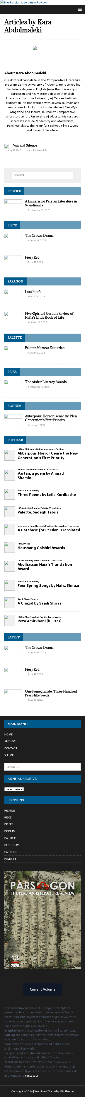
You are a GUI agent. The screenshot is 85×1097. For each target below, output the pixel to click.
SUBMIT (9, 755)
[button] (79, 9)
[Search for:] (42, 175)
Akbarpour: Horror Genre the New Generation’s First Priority (51, 418)
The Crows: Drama (39, 235)
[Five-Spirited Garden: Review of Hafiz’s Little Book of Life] (13, 322)
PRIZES (8, 824)
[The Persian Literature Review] (23, 2)
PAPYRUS (10, 838)
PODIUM (14, 406)
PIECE (12, 225)
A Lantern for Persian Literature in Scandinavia (51, 203)
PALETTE (15, 337)
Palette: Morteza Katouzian (45, 348)
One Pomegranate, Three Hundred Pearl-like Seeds (51, 693)
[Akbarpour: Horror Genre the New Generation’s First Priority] (13, 424)
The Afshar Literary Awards (46, 382)
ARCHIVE (9, 741)
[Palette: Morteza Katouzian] (13, 356)
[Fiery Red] (13, 266)
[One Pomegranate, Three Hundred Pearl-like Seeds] (13, 700)
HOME (8, 734)
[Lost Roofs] (13, 300)
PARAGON (15, 281)
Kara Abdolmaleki (37, 150)
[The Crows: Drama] (13, 244)
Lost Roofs (33, 292)
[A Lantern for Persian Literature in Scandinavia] (13, 209)
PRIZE (12, 372)
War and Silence (25, 145)
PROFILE (14, 191)
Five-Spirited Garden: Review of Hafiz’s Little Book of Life (49, 315)
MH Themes (67, 1091)
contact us (32, 1075)
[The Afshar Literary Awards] (13, 390)
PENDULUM (11, 845)
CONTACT (10, 748)
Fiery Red (32, 257)
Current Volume (42, 989)
